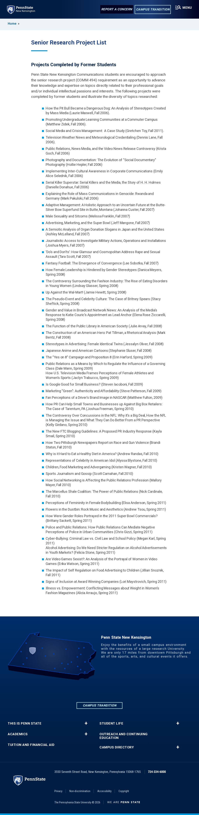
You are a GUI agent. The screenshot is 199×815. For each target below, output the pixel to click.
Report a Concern (116, 9)
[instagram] (99, 691)
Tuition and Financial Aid (31, 745)
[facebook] (89, 691)
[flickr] (109, 691)
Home (12, 23)
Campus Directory (117, 747)
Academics (18, 734)
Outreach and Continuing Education (124, 736)
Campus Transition (153, 9)
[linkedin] (79, 691)
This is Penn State (24, 723)
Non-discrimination (79, 791)
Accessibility (104, 791)
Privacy (58, 791)
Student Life (111, 723)
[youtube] (119, 691)
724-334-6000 (157, 772)
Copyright (124, 791)
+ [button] (86, 723)
